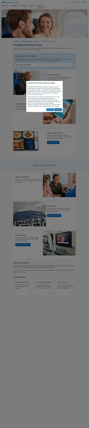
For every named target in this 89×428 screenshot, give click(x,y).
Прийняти (58, 109)
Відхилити (50, 109)
